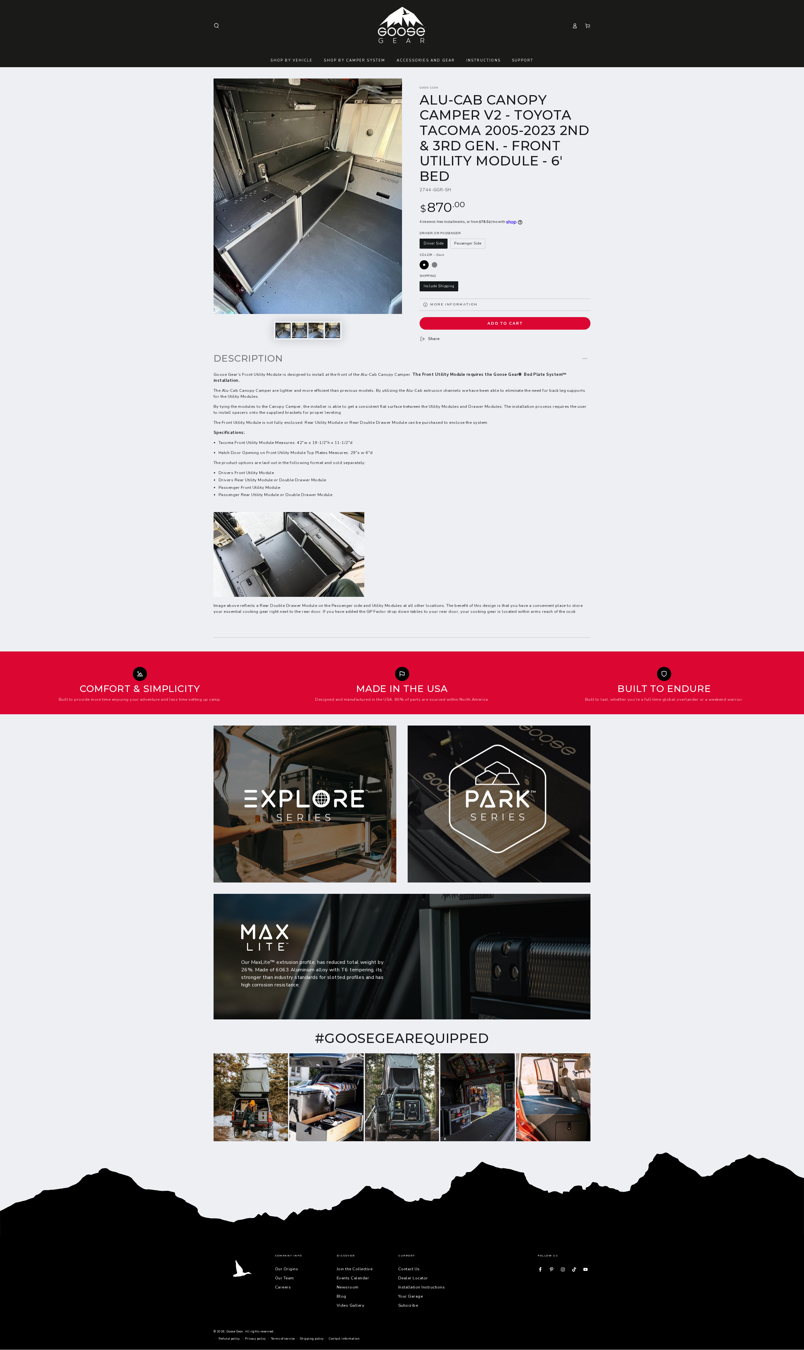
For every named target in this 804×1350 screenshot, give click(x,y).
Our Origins (286, 1269)
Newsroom (348, 1287)
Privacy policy (255, 1338)
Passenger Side (467, 243)
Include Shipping (439, 286)
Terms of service (283, 1338)
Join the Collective (354, 1269)
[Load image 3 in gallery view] (315, 330)
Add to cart (505, 323)
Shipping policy (312, 1338)
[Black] (424, 264)
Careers (283, 1287)
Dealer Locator (413, 1278)
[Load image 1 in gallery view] (283, 330)
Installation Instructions (421, 1287)
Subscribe (408, 1305)
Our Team (284, 1278)
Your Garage (410, 1296)
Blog (341, 1296)
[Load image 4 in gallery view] (332, 330)
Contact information (344, 1338)
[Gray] (434, 264)
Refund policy (229, 1338)
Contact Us (409, 1269)
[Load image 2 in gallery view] (299, 330)
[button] (216, 25)
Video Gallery (350, 1305)
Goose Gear (429, 87)
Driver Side (434, 243)
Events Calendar (353, 1278)
